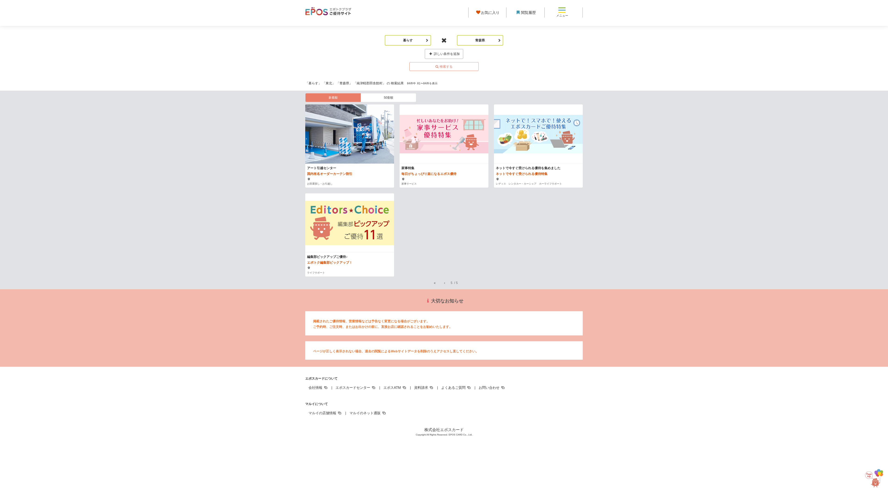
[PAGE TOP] (874, 474)
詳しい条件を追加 (446, 54)
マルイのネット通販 (365, 413)
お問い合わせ (489, 387)
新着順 (333, 97)
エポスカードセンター (353, 387)
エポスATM (392, 387)
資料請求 (421, 387)
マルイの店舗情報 (322, 413)
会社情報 (315, 387)
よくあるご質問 (453, 387)
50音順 (388, 97)
